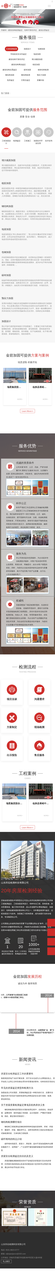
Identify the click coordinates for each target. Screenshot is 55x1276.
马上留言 (6, 1261)
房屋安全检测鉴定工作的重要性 (17, 1073)
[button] (19, 24)
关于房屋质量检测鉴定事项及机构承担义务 (23, 1105)
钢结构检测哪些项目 (11, 1122)
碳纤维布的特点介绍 (11, 1139)
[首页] (16, 6)
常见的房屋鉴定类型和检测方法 (17, 1088)
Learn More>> (27, 411)
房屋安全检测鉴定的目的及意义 (17, 1156)
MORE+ (20, 399)
